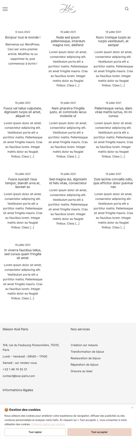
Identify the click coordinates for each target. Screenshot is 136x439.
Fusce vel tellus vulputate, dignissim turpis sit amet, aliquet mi (23, 112)
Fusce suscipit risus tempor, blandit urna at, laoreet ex (22, 183)
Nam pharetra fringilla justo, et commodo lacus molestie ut (68, 112)
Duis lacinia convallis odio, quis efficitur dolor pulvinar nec (113, 183)
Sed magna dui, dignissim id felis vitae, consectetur (68, 181)
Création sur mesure (84, 345)
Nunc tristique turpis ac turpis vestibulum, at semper (113, 41)
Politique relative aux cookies (48, 424)
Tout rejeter (35, 432)
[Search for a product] (127, 8)
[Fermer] (132, 407)
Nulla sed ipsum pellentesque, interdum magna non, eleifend (68, 41)
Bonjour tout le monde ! (22, 37)
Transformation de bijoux (87, 351)
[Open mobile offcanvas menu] (5, 8)
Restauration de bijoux (86, 358)
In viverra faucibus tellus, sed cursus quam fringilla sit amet (22, 254)
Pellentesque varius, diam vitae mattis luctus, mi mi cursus (113, 112)
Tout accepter (99, 432)
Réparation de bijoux (84, 364)
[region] (68, 421)
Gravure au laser (82, 371)
